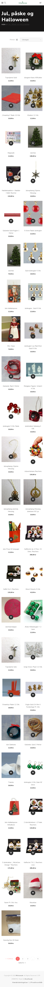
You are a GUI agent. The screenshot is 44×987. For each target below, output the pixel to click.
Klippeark (11, 153)
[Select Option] (33, 336)
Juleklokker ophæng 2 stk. (33, 427)
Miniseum (19, 975)
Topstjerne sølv (11, 667)
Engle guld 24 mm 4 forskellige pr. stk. (33, 705)
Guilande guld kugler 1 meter (11, 232)
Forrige (10, 959)
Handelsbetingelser (20, 982)
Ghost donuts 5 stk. (33, 589)
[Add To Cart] (11, 68)
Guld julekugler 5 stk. (33, 271)
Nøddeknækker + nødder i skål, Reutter (11, 191)
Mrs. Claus (11, 346)
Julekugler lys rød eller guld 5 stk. (33, 347)
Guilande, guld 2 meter (33, 745)
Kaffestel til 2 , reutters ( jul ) (33, 863)
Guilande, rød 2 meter (11, 386)
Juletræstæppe (11, 627)
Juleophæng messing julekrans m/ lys (33, 510)
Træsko (11, 782)
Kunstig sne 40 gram (11, 940)
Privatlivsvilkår (36, 982)
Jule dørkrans (11, 745)
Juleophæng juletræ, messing (11, 510)
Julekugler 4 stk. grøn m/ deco (33, 783)
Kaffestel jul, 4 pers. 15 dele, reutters (33, 550)
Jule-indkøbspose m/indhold (11, 823)
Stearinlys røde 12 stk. (11, 704)
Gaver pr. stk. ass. (11, 902)
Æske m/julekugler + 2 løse (33, 628)
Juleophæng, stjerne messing (11, 467)
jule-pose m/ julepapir (11, 549)
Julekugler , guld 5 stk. (33, 308)
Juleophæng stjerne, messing (33, 191)
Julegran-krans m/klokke (33, 78)
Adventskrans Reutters (33, 471)
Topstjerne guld (11, 78)
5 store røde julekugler (33, 231)
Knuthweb (29, 979)
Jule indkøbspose (11, 308)
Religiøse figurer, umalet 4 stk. (33, 387)
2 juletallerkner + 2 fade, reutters (33, 823)
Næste (21, 963)
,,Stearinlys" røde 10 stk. (11, 115)
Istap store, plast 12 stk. (33, 667)
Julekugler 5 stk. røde (11, 426)
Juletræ (33, 153)
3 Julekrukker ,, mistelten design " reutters (11, 863)
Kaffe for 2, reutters (11, 589)
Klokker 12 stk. (33, 115)
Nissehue (33, 902)
